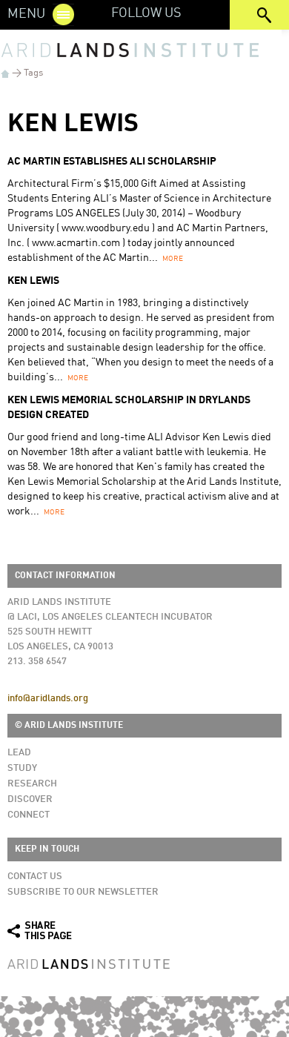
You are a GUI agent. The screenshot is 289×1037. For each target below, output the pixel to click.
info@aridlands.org (47, 698)
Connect (28, 815)
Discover (30, 799)
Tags (33, 73)
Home (5, 74)
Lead (19, 753)
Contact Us (34, 876)
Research (32, 784)
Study (22, 768)
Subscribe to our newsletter (83, 892)
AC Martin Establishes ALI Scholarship (111, 161)
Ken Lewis (33, 281)
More (172, 258)
